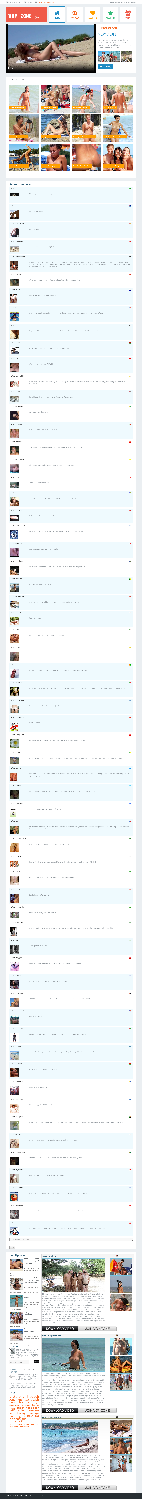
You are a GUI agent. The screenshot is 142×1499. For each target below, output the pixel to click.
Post (12, 1247)
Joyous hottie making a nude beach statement (31, 1280)
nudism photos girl (24, 1417)
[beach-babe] (121, 1464)
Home (57, 18)
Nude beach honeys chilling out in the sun (31, 1261)
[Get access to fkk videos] (60, 1328)
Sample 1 (75, 18)
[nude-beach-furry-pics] (121, 1364)
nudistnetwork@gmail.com (46, 2)
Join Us (128, 18)
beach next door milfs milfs (24, 1409)
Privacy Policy (24, 1496)
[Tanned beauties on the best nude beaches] (97, 1328)
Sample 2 (92, 18)
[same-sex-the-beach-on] (121, 1267)
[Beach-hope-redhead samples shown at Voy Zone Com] (126, 56)
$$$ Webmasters (35, 1496)
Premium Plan (109, 28)
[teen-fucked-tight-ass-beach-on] (121, 1347)
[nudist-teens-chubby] (121, 1446)
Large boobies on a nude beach (31, 1313)
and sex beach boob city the (24, 1401)
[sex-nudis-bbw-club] (121, 1303)
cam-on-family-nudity (20, 1426)
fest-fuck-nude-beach (19, 1422)
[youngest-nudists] (121, 1285)
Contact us (45, 1496)
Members (110, 18)
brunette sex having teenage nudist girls (24, 1413)
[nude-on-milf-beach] (121, 1382)
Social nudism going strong (31, 1330)
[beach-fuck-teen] (121, 1428)
